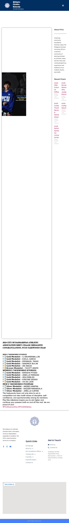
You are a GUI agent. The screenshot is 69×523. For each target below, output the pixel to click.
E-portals (29, 457)
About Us (28, 448)
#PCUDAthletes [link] (24, 407)
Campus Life (30, 454)
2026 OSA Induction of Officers (58, 87)
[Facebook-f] (3, 446)
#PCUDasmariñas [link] (10, 407)
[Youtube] (10, 446)
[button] (62, 5)
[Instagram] (7, 446)
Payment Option (31, 460)
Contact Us (29, 462)
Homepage (29, 446)
